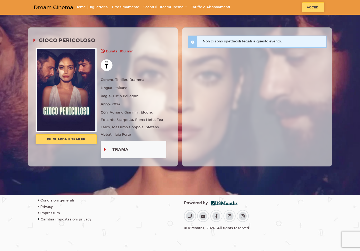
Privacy (46, 207)
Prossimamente (125, 7)
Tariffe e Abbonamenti (210, 7)
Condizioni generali (56, 200)
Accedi (313, 7)
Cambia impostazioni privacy (66, 219)
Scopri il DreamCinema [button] (163, 7)
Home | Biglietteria (91, 7)
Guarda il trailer (68, 139)
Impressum (49, 213)
